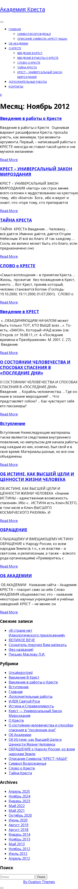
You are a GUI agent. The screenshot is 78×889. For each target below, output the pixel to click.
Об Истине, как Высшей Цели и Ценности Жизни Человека (35, 742)
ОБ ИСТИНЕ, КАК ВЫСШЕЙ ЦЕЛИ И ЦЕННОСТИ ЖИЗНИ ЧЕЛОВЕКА (37, 476)
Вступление (12, 423)
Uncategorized (20, 672)
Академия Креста (22, 9)
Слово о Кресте (22, 768)
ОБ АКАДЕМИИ (18, 43)
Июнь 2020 (18, 820)
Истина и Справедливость (31, 706)
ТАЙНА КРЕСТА (27, 67)
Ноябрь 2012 (19, 848)
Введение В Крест (24, 677)
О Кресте (15, 48)
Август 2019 (18, 825)
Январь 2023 (19, 801)
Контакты (16, 86)
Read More (9, 159)
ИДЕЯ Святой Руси (24, 701)
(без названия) (21, 649)
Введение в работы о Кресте (37, 58)
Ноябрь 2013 (19, 839)
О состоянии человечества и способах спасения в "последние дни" (41, 727)
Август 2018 (18, 829)
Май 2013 (17, 844)
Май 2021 (17, 810)
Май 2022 (17, 805)
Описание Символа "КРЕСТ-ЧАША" (38, 758)
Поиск (41, 877)
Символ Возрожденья (34, 34)
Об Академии (20, 734)
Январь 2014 (19, 834)
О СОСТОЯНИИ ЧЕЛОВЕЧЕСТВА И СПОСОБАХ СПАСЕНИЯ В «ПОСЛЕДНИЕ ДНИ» (35, 367)
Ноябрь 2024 (19, 796)
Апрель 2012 (19, 858)
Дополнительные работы (28, 82)
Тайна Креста (20, 773)
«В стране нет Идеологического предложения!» (37, 633)
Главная (15, 29)
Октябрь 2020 (20, 815)
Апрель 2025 (19, 791)
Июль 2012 (18, 853)
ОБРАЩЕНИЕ (13, 529)
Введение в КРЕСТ (29, 53)
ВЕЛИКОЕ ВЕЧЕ (22, 640)
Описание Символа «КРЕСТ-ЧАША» (42, 39)
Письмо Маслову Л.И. (27, 654)
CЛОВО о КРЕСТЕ (28, 63)
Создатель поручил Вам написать (38, 644)
